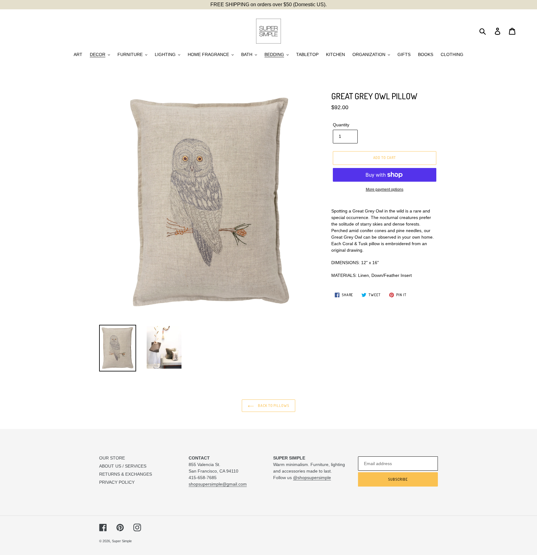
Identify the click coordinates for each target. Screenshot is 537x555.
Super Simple (122, 541)
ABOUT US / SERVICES (122, 466)
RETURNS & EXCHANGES (125, 474)
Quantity (341, 124)
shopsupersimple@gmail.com (218, 484)
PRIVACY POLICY (117, 482)
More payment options (384, 189)
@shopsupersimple (312, 477)
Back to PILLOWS (273, 405)
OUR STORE (112, 457)
